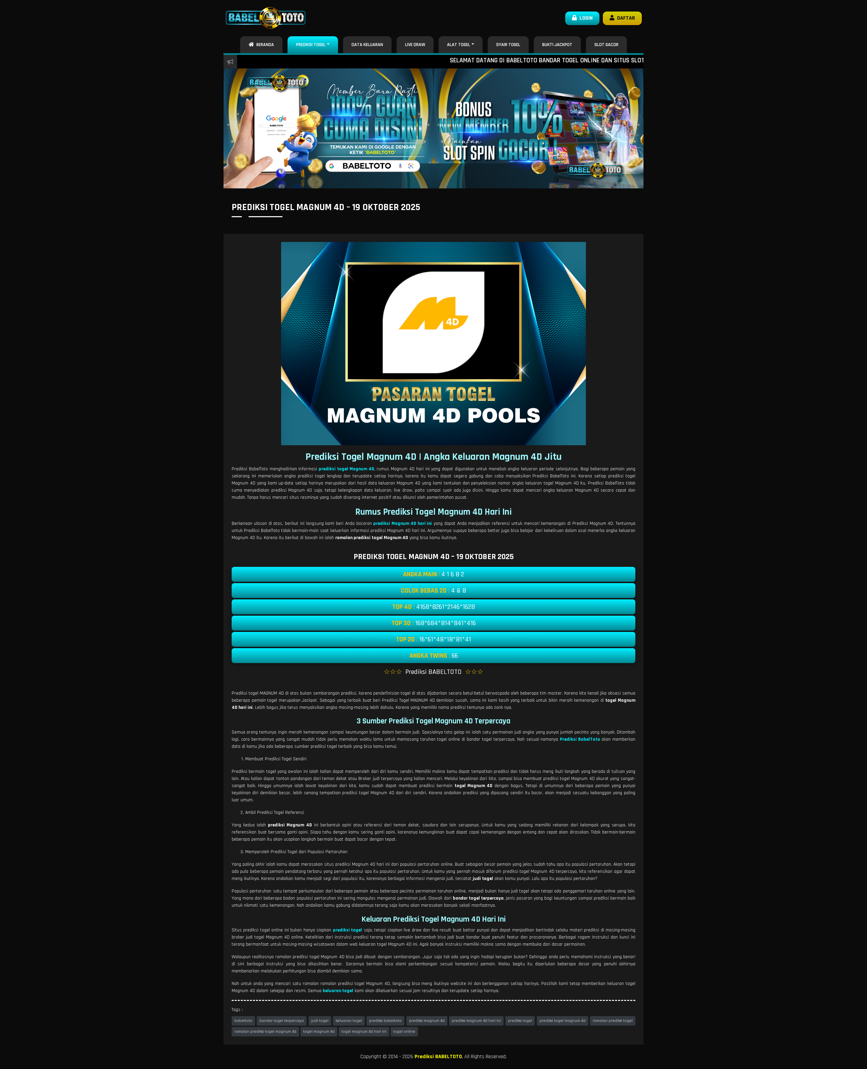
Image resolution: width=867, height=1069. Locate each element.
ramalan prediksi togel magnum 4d (265, 1031)
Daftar (624, 18)
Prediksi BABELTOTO (438, 1056)
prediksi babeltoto (385, 1020)
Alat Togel (458, 45)
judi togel (320, 1020)
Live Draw (415, 45)
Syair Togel (508, 45)
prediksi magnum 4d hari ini (476, 1020)
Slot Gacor (606, 45)
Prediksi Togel (310, 45)
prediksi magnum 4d (427, 1020)
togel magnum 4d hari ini (363, 1031)
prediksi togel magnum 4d (563, 1020)
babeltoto (243, 1020)
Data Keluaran (367, 45)
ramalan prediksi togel (613, 1020)
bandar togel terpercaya (281, 1020)
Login (585, 18)
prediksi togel (520, 1020)
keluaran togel (349, 1020)
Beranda (264, 45)
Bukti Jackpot (557, 45)
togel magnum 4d (319, 1031)
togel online (404, 1031)
